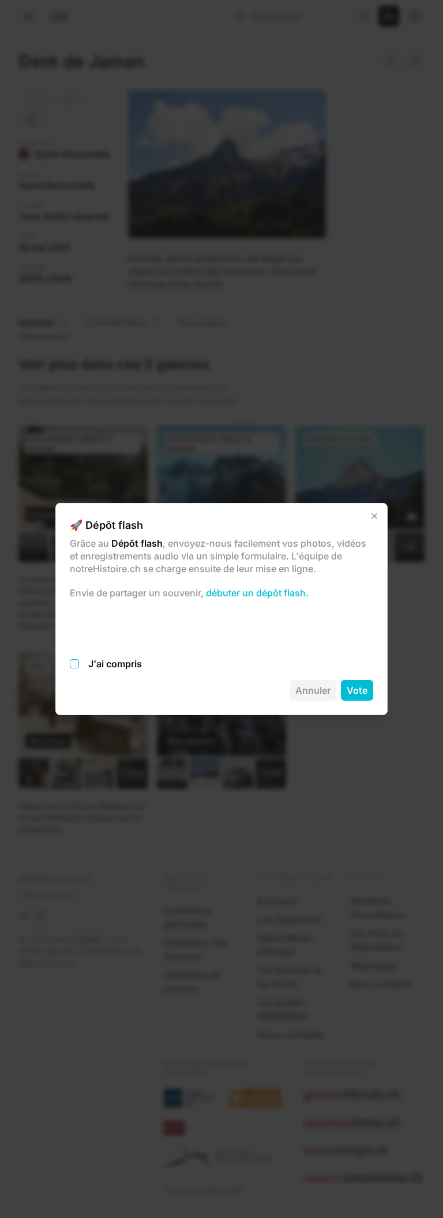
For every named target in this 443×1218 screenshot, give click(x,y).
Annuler (313, 690)
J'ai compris (115, 664)
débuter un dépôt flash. (256, 593)
